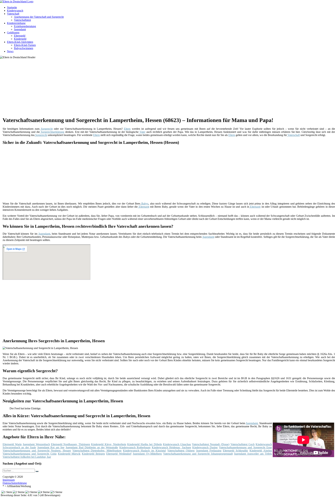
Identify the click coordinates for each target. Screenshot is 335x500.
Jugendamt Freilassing (208, 450)
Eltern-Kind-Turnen (25, 45)
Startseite (12, 7)
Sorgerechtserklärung (52, 131)
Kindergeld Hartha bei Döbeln (144, 444)
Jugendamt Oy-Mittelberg (147, 453)
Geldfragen (13, 32)
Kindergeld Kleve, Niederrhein (108, 444)
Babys (144, 203)
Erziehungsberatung (25, 26)
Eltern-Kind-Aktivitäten (20, 41)
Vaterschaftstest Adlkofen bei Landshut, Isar (27, 456)
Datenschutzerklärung (15, 483)
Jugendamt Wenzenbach (36, 444)
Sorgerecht (46, 128)
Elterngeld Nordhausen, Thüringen (70, 444)
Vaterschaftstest (22, 19)
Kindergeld (20, 38)
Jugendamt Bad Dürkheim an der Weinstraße (92, 447)
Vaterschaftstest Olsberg (181, 450)
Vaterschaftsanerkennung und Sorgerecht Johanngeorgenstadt (198, 453)
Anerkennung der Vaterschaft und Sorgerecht (39, 16)
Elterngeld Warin (12, 444)
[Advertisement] (110, 89)
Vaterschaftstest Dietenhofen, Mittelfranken (97, 450)
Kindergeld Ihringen (93, 453)
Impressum (9, 479)
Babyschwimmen (23, 48)
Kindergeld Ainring (261, 450)
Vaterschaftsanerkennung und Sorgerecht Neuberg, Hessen (37, 450)
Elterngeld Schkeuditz (235, 450)
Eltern (127, 128)
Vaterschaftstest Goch (242, 444)
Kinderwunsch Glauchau (177, 444)
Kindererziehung (16, 23)
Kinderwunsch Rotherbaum (134, 447)
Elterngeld (19, 35)
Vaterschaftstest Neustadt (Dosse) (210, 444)
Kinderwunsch (15, 10)
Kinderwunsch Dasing (205, 447)
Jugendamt (20, 29)
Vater (142, 131)
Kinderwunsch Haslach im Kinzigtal (144, 450)
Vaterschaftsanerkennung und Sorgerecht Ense (245, 447)
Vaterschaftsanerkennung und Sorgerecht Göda (30, 453)
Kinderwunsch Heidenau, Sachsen (171, 447)
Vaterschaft (13, 13)
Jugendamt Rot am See (50, 447)
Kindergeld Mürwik (69, 453)
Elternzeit (143, 206)
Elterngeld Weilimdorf (118, 453)
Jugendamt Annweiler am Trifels (253, 453)
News (10, 51)
